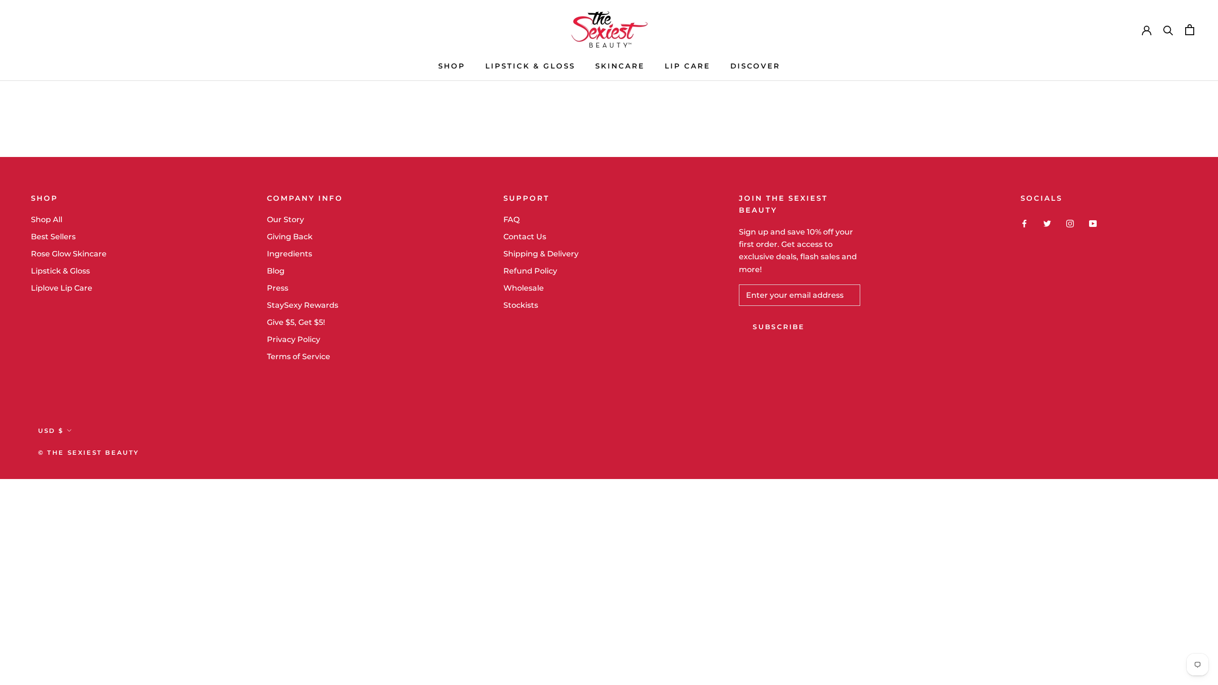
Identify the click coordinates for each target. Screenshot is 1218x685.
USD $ (51, 430)
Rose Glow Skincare (69, 253)
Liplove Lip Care (61, 288)
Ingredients (289, 253)
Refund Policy (530, 270)
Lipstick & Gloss (60, 270)
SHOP (451, 65)
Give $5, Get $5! (296, 322)
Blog (276, 270)
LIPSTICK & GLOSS (530, 65)
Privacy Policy (293, 339)
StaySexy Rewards (302, 305)
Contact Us (524, 236)
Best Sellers (53, 236)
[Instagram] (1070, 223)
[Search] (1168, 30)
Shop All (46, 219)
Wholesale (523, 288)
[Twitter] (1047, 223)
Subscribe (779, 327)
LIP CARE (687, 65)
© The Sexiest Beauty (88, 452)
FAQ (511, 219)
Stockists (520, 305)
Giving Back (290, 236)
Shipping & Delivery (541, 253)
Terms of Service (298, 356)
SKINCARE (620, 65)
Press (277, 288)
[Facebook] (1024, 223)
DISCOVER (755, 65)
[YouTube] (1093, 223)
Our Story (285, 219)
